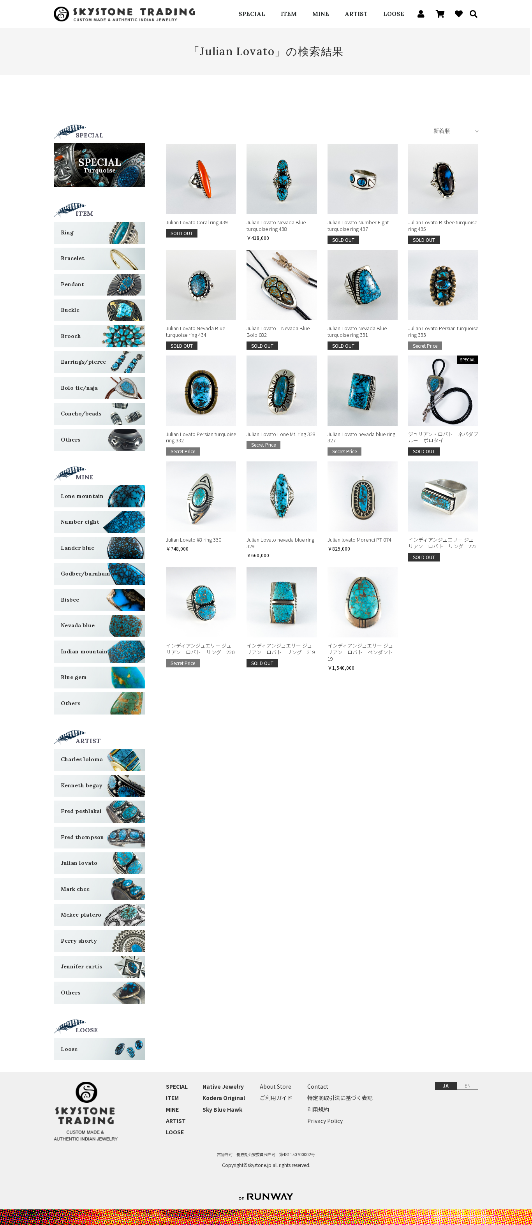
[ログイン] (419, 14)
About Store (275, 1086)
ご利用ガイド (276, 1098)
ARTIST (356, 14)
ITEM (289, 14)
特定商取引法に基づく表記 (340, 1098)
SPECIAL (251, 14)
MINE (320, 14)
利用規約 (318, 1109)
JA (446, 1085)
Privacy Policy (325, 1121)
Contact (317, 1086)
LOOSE (393, 14)
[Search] (470, 14)
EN (467, 1085)
